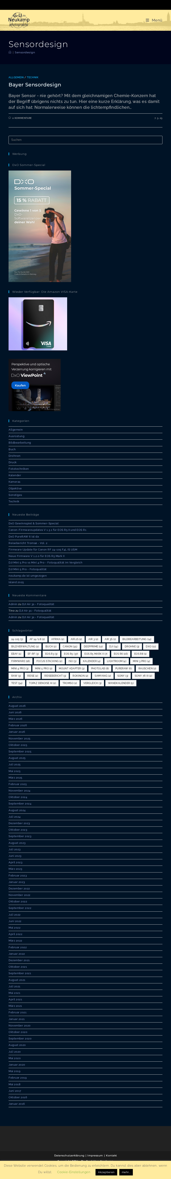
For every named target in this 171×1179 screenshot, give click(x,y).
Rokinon (80, 675)
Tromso (70, 683)
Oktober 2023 (18, 829)
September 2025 (20, 751)
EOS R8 (140, 653)
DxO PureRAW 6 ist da (24, 536)
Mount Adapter (71, 668)
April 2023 (15, 862)
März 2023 (15, 868)
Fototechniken (19, 468)
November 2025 (19, 738)
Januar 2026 (17, 731)
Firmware (20, 661)
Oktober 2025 (18, 745)
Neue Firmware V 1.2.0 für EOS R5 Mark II (36, 556)
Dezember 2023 (19, 823)
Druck (13, 462)
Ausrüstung (16, 436)
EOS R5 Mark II (95, 653)
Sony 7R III (143, 675)
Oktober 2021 (18, 966)
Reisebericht (55, 675)
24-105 (17, 639)
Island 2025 (16, 582)
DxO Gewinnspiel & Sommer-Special (34, 523)
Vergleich (92, 683)
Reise (32, 675)
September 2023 (20, 836)
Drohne (132, 646)
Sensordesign (25, 52)
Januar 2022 (17, 953)
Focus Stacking (49, 661)
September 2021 (20, 973)
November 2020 (20, 1025)
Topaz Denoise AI (42, 683)
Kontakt (111, 1155)
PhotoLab (100, 668)
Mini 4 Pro (20, 668)
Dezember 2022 (19, 888)
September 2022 (20, 908)
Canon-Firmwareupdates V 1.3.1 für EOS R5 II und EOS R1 (47, 529)
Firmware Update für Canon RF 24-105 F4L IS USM (43, 549)
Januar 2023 (17, 882)
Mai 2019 (14, 1071)
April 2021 (15, 999)
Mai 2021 (14, 992)
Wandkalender (121, 683)
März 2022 (15, 940)
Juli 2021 (14, 986)
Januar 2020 (17, 1064)
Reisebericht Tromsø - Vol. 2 (28, 543)
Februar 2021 (17, 1012)
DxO (151, 646)
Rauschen (147, 668)
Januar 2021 (17, 1019)
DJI (113, 646)
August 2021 (17, 979)
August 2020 (17, 1045)
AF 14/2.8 (37, 639)
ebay (16, 653)
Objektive (15, 488)
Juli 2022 (15, 914)
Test (17, 683)
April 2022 (15, 934)
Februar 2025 (18, 784)
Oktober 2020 (18, 1032)
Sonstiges (15, 494)
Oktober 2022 (18, 901)
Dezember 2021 (19, 960)
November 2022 (19, 895)
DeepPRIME (93, 646)
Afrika (57, 639)
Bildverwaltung (25, 646)
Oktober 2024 (18, 797)
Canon (70, 646)
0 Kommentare (22, 118)
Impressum (95, 1155)
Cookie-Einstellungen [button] (73, 1176)
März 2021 (15, 1005)
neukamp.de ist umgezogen (28, 575)
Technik (32, 77)
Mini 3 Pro (141, 661)
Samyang (103, 675)
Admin (13, 604)
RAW (16, 675)
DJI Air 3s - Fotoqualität (38, 604)
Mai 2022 (14, 927)
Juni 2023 (15, 855)
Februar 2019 (18, 1077)
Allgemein (16, 77)
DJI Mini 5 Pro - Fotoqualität (28, 569)
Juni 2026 (15, 712)
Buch (12, 449)
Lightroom (116, 661)
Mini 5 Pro (43, 668)
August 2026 (17, 705)
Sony (122, 675)
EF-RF (33, 653)
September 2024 (20, 803)
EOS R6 (121, 653)
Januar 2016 (17, 1103)
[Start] (10, 52)
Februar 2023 (18, 875)
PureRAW (123, 668)
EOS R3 (51, 653)
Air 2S (76, 639)
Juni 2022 (15, 921)
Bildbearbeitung (20, 442)
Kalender (15, 475)
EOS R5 (71, 653)
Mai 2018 (14, 1084)
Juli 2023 (15, 849)
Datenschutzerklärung (69, 1155)
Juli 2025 (15, 764)
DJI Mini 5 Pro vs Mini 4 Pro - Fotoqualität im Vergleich (45, 562)
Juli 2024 (15, 816)
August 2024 (17, 810)
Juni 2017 (15, 1090)
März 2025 (15, 777)
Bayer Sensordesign (35, 85)
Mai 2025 (14, 771)
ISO (72, 661)
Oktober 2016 (18, 1097)
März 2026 (16, 718)
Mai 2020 (15, 1058)
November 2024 (19, 790)
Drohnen (15, 455)
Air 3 (93, 639)
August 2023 (17, 842)
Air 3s (110, 639)
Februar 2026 (18, 725)
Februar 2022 (18, 947)
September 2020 (20, 1038)
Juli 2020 (15, 1051)
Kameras (14, 481)
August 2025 (17, 757)
